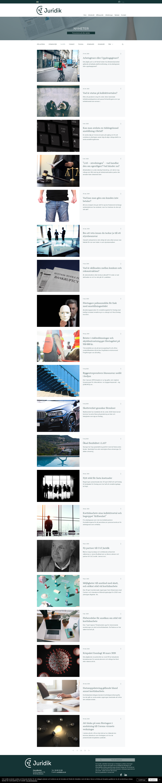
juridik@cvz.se (61, 772)
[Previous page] (73, 750)
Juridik (62, 44)
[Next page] (89, 750)
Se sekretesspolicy (31, 781)
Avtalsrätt (101, 44)
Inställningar (142, 780)
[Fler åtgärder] (121, 54)
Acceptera (153, 780)
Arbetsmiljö (53, 44)
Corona (80, 44)
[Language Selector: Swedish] (39, 2)
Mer (109, 44)
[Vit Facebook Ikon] (121, 775)
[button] (81, 33)
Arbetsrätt (90, 44)
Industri (71, 44)
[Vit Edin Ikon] (125, 775)
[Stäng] (160, 779)
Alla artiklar (41, 44)
